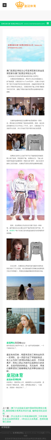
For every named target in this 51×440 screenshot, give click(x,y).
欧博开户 (13, 231)
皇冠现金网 (27, 439)
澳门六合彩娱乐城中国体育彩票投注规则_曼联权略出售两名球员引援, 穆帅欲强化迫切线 (25, 411)
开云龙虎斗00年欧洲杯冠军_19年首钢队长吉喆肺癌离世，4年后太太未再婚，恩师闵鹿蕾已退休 (25, 419)
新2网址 (43, 439)
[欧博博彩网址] (25, 5)
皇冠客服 (36, 439)
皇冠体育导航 (10, 439)
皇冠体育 (19, 439)
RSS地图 (41, 433)
